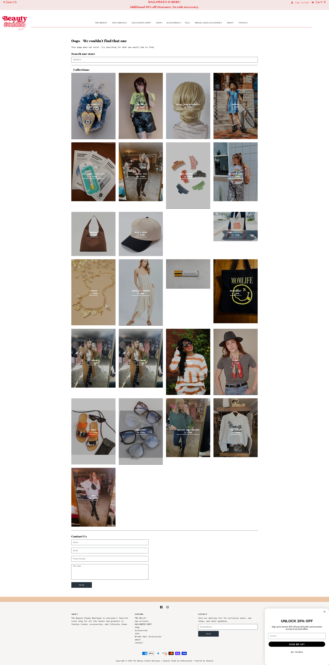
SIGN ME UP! (297, 644)
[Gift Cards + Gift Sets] (93, 171)
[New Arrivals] (93, 358)
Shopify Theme (169, 661)
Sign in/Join (301, 2)
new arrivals (119, 23)
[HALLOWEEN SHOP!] (235, 171)
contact (243, 23)
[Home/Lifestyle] (235, 226)
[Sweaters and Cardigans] (188, 427)
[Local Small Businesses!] (188, 274)
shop (158, 23)
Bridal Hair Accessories (208, 23)
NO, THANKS (297, 652)
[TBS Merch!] (235, 427)
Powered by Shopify (204, 661)
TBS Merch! (101, 23)
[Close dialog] (324, 612)
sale (187, 23)
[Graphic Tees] (141, 171)
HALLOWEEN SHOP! (141, 23)
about (230, 23)
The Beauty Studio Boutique (146, 661)
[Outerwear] (141, 358)
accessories (173, 23)
